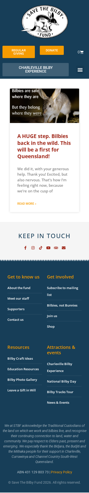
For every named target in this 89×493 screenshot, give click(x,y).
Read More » (26, 203)
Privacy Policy (61, 472)
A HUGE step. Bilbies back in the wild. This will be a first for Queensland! (44, 146)
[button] (80, 70)
